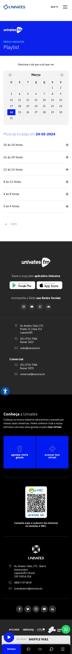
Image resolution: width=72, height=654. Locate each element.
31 (11, 118)
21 (44, 106)
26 (27, 112)
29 (52, 112)
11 (19, 100)
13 (36, 100)
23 (60, 106)
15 (52, 100)
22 (52, 106)
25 (19, 112)
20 (36, 106)
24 (11, 112)
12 (27, 100)
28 (44, 112)
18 (19, 106)
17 (11, 106)
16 (60, 100)
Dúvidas (11, 649)
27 (36, 112)
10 (11, 100)
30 (60, 112)
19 (27, 106)
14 (44, 100)
